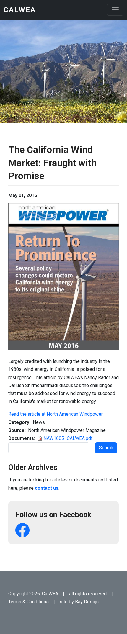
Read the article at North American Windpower (55, 414)
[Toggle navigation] (115, 10)
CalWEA (20, 10)
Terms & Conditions (28, 601)
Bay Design (87, 601)
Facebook (22, 530)
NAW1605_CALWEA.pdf (68, 438)
